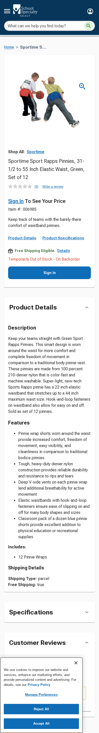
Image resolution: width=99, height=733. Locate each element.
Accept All (41, 723)
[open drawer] (7, 11)
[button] (90, 11)
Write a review (52, 186)
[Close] (75, 662)
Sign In (16, 201)
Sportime (35, 151)
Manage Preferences (41, 695)
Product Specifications (63, 238)
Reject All (41, 709)
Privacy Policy (39, 685)
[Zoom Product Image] (82, 86)
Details (63, 250)
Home (9, 47)
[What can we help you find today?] (88, 26)
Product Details (22, 238)
